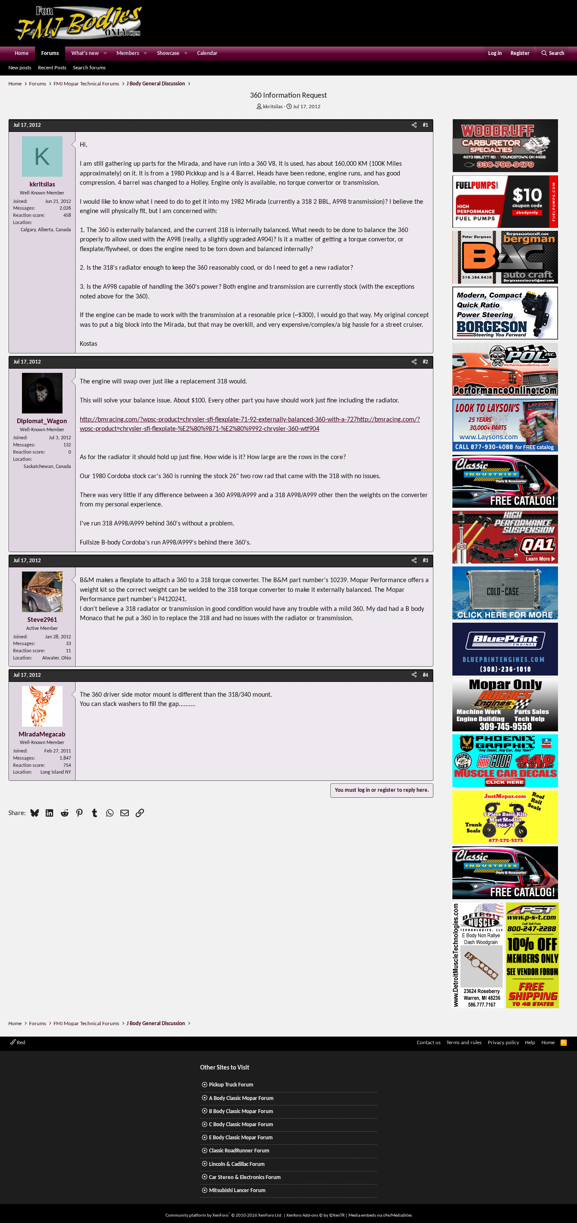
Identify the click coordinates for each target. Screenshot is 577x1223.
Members (128, 53)
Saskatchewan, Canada (47, 466)
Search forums (89, 68)
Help (530, 1042)
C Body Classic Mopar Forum (241, 1124)
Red (20, 1042)
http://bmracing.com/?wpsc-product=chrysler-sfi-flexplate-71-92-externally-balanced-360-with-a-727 (218, 419)
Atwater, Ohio (56, 658)
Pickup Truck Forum (231, 1085)
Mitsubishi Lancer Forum (237, 1190)
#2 (425, 362)
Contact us (429, 1042)
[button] (105, 54)
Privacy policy (503, 1042)
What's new (85, 53)
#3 (425, 561)
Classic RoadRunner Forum (239, 1151)
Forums (50, 53)
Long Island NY (56, 772)
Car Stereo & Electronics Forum (245, 1177)
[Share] (414, 125)
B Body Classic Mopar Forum (241, 1111)
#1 (425, 125)
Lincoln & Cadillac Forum (237, 1164)
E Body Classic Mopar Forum (241, 1138)
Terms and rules (464, 1042)
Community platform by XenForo (224, 1215)
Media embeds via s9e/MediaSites (380, 1215)
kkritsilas (273, 106)
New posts (19, 68)
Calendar (207, 53)
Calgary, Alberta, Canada (46, 230)
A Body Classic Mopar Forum (241, 1098)
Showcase (168, 53)
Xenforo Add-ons (315, 1215)
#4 (425, 675)
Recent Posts (52, 68)
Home (22, 53)
